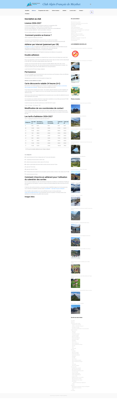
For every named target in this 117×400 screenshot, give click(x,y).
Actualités (73, 320)
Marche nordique (75, 336)
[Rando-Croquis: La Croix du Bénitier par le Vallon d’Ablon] (75, 269)
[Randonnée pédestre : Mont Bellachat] (75, 162)
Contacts (73, 385)
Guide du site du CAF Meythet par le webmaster (80, 29)
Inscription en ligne (75, 327)
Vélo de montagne (75, 365)
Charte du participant (76, 373)
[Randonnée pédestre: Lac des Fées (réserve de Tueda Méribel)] (75, 283)
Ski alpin (73, 345)
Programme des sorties (75, 323)
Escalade (74, 332)
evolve (51, 395)
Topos (73, 383)
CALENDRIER (73, 26)
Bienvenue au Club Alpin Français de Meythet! (80, 386)
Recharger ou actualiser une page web (78, 37)
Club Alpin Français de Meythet (61, 4)
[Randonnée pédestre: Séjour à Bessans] (75, 122)
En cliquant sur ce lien (29, 46)
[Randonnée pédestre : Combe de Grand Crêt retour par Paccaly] (75, 149)
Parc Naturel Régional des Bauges (77, 35)
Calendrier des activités (76, 324)
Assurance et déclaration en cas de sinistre (79, 23)
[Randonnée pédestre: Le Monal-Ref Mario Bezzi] (75, 228)
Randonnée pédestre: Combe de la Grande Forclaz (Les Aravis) (81, 209)
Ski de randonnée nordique (77, 344)
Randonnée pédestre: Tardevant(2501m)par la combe (81, 290)
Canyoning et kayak (76, 333)
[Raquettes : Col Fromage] (75, 188)
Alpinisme (74, 331)
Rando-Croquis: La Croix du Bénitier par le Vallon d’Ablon (80, 262)
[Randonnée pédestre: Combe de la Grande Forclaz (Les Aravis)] (75, 215)
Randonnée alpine (75, 339)
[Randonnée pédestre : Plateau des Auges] (75, 175)
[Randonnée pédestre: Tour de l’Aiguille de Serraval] (75, 241)
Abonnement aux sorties (75, 22)
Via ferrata (74, 348)
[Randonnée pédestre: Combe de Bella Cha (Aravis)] (75, 254)
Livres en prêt (73, 32)
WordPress (65, 395)
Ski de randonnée (75, 343)
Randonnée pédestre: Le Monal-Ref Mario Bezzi (80, 222)
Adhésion (73, 322)
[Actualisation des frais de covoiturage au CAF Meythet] (75, 66)
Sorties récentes (74, 330)
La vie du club (73, 366)
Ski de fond (74, 341)
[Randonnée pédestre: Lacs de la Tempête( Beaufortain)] (75, 135)
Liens (73, 389)
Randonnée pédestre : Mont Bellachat (78, 156)
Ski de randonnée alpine (76, 360)
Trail (73, 362)
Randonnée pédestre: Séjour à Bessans (78, 116)
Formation (73, 390)
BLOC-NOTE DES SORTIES (76, 24)
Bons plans (74, 381)
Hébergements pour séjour (76, 31)
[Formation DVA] (75, 78)
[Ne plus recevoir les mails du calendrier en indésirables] (75, 54)
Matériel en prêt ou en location (77, 33)
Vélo (73, 347)
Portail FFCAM (74, 36)
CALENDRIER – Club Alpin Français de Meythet (54, 188)
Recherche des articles (75, 39)
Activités (72, 349)
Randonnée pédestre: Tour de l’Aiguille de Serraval (80, 235)
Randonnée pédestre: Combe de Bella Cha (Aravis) (80, 248)
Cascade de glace (75, 335)
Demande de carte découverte (77, 28)
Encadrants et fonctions (76, 387)
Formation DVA (74, 73)
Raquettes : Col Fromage (76, 182)
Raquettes (74, 340)
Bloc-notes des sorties (76, 369)
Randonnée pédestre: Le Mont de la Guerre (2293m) (81, 103)
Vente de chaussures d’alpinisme (79, 382)
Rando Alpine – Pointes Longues (77, 303)
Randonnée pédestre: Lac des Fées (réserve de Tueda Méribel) (81, 276)
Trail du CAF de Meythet (75, 85)
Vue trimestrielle (74, 40)
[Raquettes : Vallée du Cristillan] (75, 201)
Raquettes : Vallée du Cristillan (77, 195)
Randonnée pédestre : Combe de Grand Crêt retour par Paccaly (81, 143)
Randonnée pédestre (76, 337)
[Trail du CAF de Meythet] (75, 91)
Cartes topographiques (75, 27)
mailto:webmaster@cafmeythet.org (32, 192)
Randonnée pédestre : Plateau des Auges (79, 169)
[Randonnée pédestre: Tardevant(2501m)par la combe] (75, 296)
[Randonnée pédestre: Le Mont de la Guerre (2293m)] (75, 109)
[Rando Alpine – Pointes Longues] (75, 309)
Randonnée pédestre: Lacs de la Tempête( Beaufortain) (81, 129)
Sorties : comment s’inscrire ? (78, 326)
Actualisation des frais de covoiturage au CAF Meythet (81, 60)
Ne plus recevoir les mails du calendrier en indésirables (81, 48)
